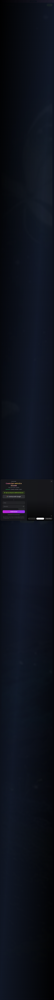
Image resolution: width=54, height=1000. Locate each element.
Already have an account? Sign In (14, 514)
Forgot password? (21, 508)
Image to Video (32, 518)
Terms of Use (6, 517)
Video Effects (40, 518)
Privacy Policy (17, 516)
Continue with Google (15, 496)
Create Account (13, 511)
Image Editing (48, 518)
